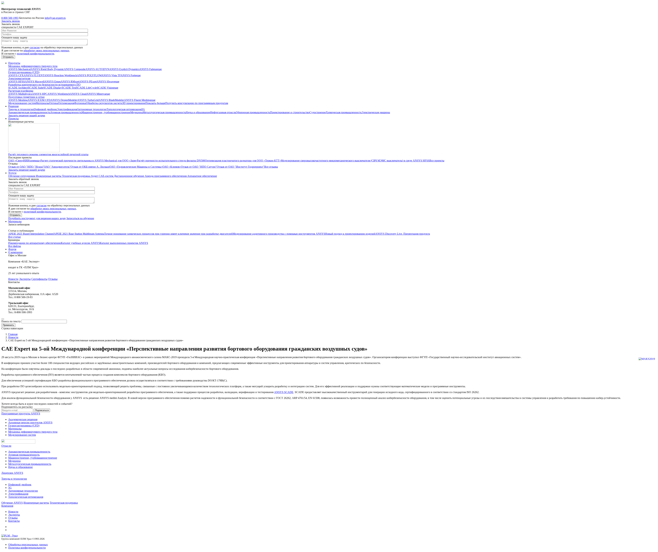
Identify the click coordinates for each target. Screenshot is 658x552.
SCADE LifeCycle (86, 87)
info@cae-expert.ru (55, 17)
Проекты (13, 118)
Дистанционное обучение (129, 176)
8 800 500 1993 (10, 17)
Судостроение (317, 112)
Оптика (53, 103)
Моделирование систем (22, 103)
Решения (13, 106)
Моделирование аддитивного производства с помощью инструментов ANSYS (279, 233)
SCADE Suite (35, 87)
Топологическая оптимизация (124, 109)
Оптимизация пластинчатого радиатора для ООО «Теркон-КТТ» (243, 160)
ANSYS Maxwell (34, 81)
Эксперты (25, 279)
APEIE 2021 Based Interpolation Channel (31, 233)
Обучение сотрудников (22, 176)
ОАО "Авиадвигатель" (57, 166)
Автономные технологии (92, 109)
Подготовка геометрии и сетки (26, 96)
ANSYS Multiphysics (20, 93)
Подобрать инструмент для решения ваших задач (37, 218)
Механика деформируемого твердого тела (32, 66)
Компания (7, 505)
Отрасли (6, 445)
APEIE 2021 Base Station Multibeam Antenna (79, 233)
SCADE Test (69, 87)
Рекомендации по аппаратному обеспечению (34, 243)
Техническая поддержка (76, 176)
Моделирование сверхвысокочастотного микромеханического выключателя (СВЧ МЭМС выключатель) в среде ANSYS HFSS (355, 160)
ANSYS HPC (39, 93)
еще (159, 69)
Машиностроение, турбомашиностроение (106, 112)
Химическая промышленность (344, 112)
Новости (13, 279)
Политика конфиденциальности (27, 547)
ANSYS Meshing (18, 100)
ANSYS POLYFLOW (89, 75)
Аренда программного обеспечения (166, 176)
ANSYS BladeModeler (111, 100)
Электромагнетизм (19, 78)
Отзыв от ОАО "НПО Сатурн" (199, 166)
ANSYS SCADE (283, 392)
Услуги (12, 172)
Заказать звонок (10, 21)
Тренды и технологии (21, 109)
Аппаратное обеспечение (202, 176)
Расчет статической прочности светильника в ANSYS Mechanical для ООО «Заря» (88, 160)
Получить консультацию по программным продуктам (196, 103)
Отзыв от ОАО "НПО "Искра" (26, 166)
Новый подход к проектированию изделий (350, 233)
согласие (35, 47)
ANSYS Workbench (58, 93)
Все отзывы (271, 166)
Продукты (14, 63)
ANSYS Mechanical (19, 69)
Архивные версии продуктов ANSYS (30, 422)
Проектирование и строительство (289, 112)
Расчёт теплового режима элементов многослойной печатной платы (48, 154)
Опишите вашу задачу (14, 37)
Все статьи (14, 236)
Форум (12, 249)
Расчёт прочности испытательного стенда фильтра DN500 (171, 160)
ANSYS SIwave (106, 81)
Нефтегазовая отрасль (223, 112)
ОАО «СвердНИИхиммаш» (24, 160)
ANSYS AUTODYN (97, 69)
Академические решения (22, 419)
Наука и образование (198, 112)
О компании (15, 252)
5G (143, 109)
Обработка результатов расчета (104, 103)
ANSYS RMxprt (70, 81)
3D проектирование (133, 103)
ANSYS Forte (128, 75)
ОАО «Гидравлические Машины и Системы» (135, 166)
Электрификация (67, 109)
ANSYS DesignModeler (64, 100)
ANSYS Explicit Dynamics (124, 69)
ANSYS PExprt (88, 81)
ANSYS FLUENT (34, 75)
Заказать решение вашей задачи (26, 115)
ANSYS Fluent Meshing (137, 100)
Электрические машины (376, 112)
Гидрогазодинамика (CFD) (23, 72)
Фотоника (80, 103)
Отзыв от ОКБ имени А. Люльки (90, 166)
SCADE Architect (18, 87)
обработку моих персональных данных (46, 50)
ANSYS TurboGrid (88, 100)
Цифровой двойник (45, 109)
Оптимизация (66, 103)
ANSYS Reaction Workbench (60, 75)
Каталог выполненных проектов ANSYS (124, 243)
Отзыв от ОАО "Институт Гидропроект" (240, 166)
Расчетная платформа (20, 90)
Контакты (14, 520)
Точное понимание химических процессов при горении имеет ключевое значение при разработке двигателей (168, 233)
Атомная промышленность (66, 112)
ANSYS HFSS (16, 81)
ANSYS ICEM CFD (39, 100)
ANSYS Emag (52, 81)
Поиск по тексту (11, 321)
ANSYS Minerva (96, 93)
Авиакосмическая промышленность (29, 112)
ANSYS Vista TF (111, 75)
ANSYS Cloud (78, 93)
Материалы (42, 103)
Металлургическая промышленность (164, 112)
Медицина (136, 112)
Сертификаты (39, 279)
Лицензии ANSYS (12, 472)
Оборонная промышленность (253, 112)
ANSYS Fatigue (148, 69)
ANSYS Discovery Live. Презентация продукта (402, 233)
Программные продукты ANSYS (20, 413)
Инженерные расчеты (49, 176)
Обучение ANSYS (12, 502)
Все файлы (14, 246)
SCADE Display (52, 87)
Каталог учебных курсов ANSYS (80, 243)
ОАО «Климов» (171, 166)
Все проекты (436, 160)
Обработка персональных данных (28, 544)
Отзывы (53, 279)
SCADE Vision (105, 87)
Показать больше (155, 103)
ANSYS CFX (16, 75)
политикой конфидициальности (35, 53)
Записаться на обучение (80, 218)
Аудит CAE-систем (102, 176)
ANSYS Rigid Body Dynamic (47, 69)
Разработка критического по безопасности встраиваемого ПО (44, 84)
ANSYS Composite (75, 69)
